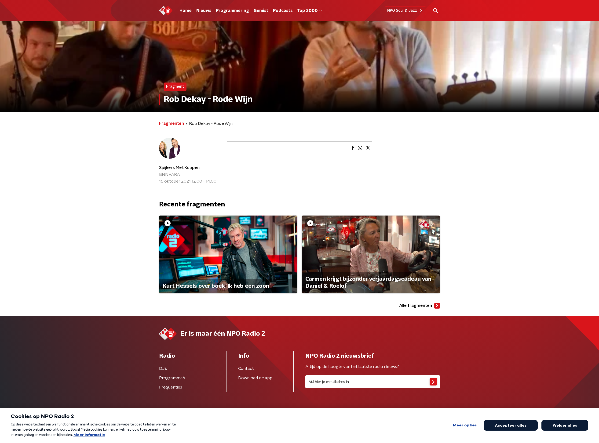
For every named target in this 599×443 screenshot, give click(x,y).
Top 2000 (307, 11)
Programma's (172, 378)
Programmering (232, 11)
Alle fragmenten (415, 306)
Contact (246, 369)
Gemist (261, 11)
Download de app (255, 378)
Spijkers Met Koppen (179, 168)
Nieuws (203, 11)
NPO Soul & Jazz (402, 10)
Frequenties (170, 387)
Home (185, 11)
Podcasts (282, 11)
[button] (435, 10)
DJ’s (163, 369)
